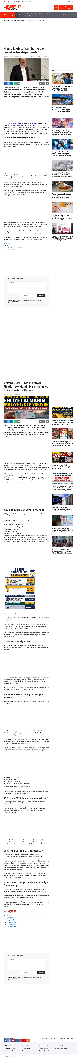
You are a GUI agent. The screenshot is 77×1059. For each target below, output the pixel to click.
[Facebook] (5, 83)
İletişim (55, 1038)
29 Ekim (7, 123)
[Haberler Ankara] (12, 7)
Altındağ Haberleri (61, 1046)
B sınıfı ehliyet (10, 917)
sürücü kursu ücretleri (12, 924)
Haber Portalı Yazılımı (11, 1056)
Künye (50, 1038)
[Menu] (56, 7)
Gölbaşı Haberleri (43, 1048)
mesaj (34, 123)
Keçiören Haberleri (44, 1046)
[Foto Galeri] (72, 1)
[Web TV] (69, 1)
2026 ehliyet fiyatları (11, 919)
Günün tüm (68, 15)
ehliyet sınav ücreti (11, 922)
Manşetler (9, 1)
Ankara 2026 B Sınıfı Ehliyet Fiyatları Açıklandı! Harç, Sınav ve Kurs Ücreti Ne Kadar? (39, 15)
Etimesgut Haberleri (10, 1048)
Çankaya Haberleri (27, 1046)
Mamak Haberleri (9, 1051)
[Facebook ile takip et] (5, 1040)
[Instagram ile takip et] (20, 1040)
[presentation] (9, 15)
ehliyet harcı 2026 (11, 920)
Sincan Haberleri (26, 1048)
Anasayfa (7, 20)
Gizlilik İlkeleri (62, 1038)
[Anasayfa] (4, 1)
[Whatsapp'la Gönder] (15, 83)
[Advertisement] (38, 34)
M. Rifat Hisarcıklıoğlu (12, 249)
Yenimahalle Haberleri (62, 1048)
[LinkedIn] (11, 83)
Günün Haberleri (16, 1)
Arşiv (23, 1)
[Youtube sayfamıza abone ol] (13, 1040)
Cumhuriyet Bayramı (16, 123)
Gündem (14, 20)
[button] (40, 83)
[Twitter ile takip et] (9, 1040)
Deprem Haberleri (44, 1051)
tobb (8, 245)
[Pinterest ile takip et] (24, 1040)
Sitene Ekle (28, 1)
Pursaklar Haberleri (27, 1051)
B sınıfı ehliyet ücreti (11, 926)
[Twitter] (8, 83)
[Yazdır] (18, 83)
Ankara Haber (8, 1046)
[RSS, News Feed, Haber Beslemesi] (28, 1040)
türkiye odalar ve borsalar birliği (14, 247)
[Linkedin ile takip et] (17, 1040)
